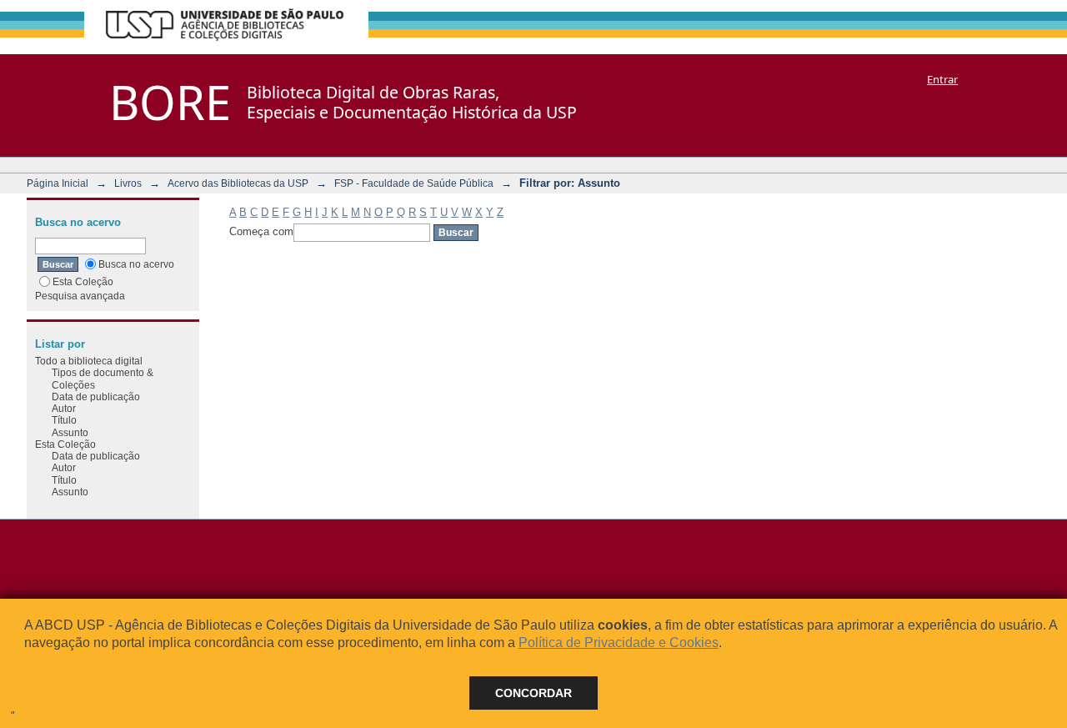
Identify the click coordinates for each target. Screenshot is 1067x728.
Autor (64, 408)
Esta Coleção (83, 281)
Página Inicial (57, 183)
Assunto (70, 432)
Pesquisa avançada (80, 295)
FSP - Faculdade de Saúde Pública (413, 183)
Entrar (942, 79)
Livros (128, 183)
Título (64, 419)
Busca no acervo (136, 264)
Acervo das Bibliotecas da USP (238, 183)
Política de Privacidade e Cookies (618, 642)
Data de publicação (96, 396)
